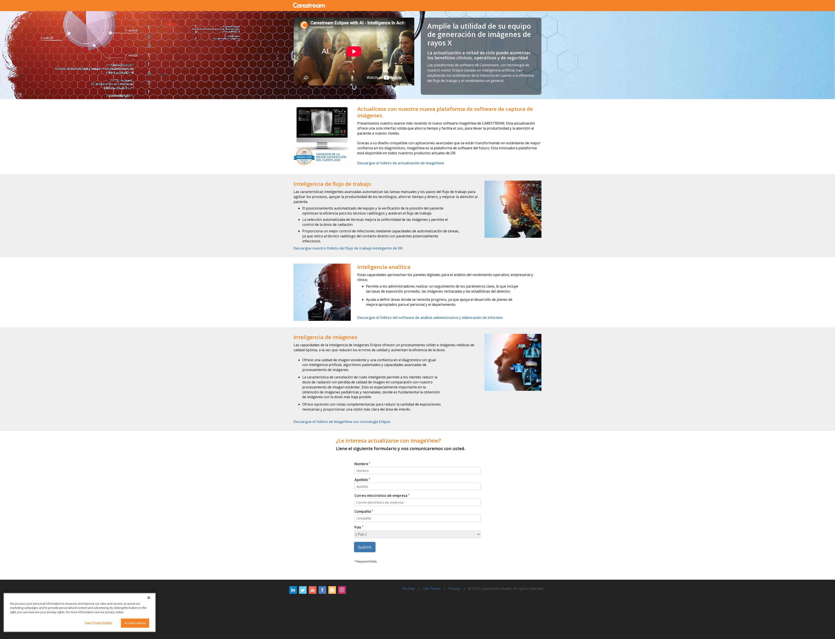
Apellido (361, 479)
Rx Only (409, 588)
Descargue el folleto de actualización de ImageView (400, 163)
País (357, 527)
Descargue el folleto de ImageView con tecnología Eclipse (342, 421)
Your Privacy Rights (98, 623)
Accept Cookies (135, 623)
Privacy (454, 588)
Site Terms (432, 588)
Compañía (362, 511)
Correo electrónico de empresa (380, 495)
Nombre (361, 463)
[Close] (149, 597)
